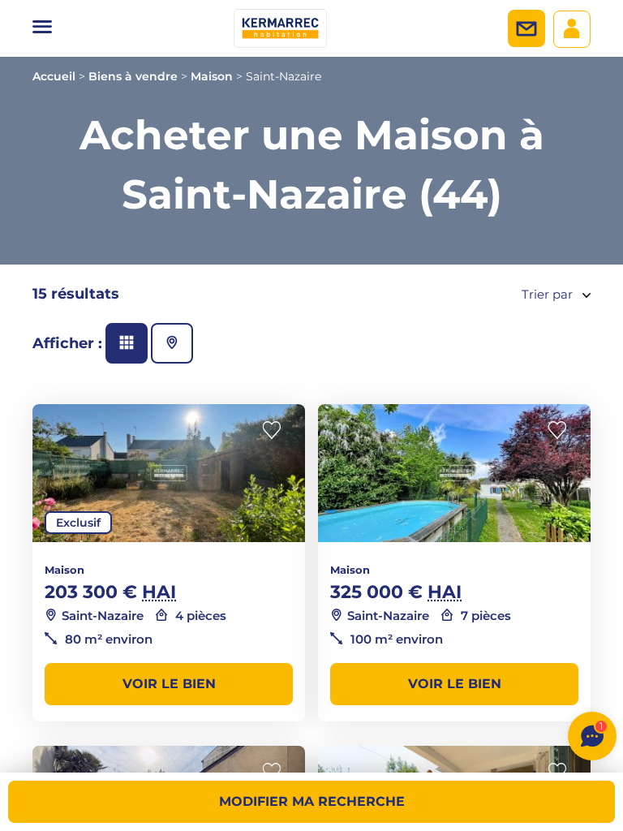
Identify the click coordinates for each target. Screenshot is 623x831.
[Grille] (126, 343)
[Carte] (172, 343)
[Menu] (42, 28)
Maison (212, 76)
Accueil (53, 76)
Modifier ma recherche (312, 801)
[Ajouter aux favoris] (276, 430)
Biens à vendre (133, 76)
